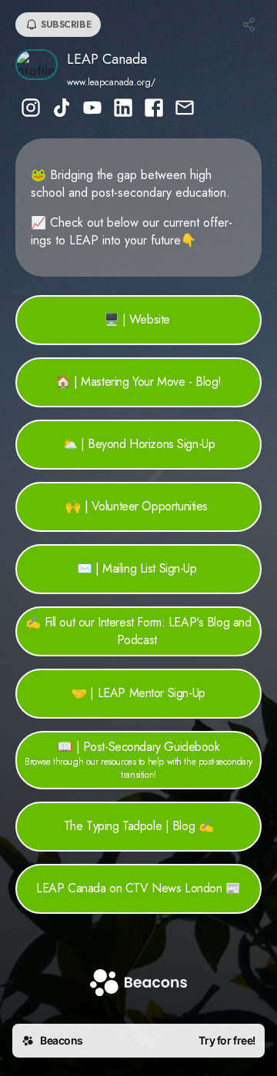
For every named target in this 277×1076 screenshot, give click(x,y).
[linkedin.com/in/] (123, 109)
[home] (138, 984)
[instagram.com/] (30, 109)
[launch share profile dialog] (249, 24)
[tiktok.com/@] (61, 109)
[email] (184, 109)
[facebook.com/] (153, 109)
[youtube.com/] (92, 109)
